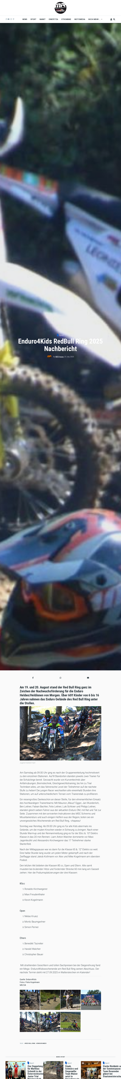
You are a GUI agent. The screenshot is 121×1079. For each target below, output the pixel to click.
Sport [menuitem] (33, 19)
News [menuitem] (24, 19)
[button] (33, 678)
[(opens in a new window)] (6, 19)
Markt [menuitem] (42, 19)
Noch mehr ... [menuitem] (93, 20)
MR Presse (60, 357)
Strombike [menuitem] (66, 19)
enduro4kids (41, 1043)
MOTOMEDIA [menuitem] (79, 19)
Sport (61, 335)
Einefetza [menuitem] (53, 19)
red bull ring (30, 1043)
